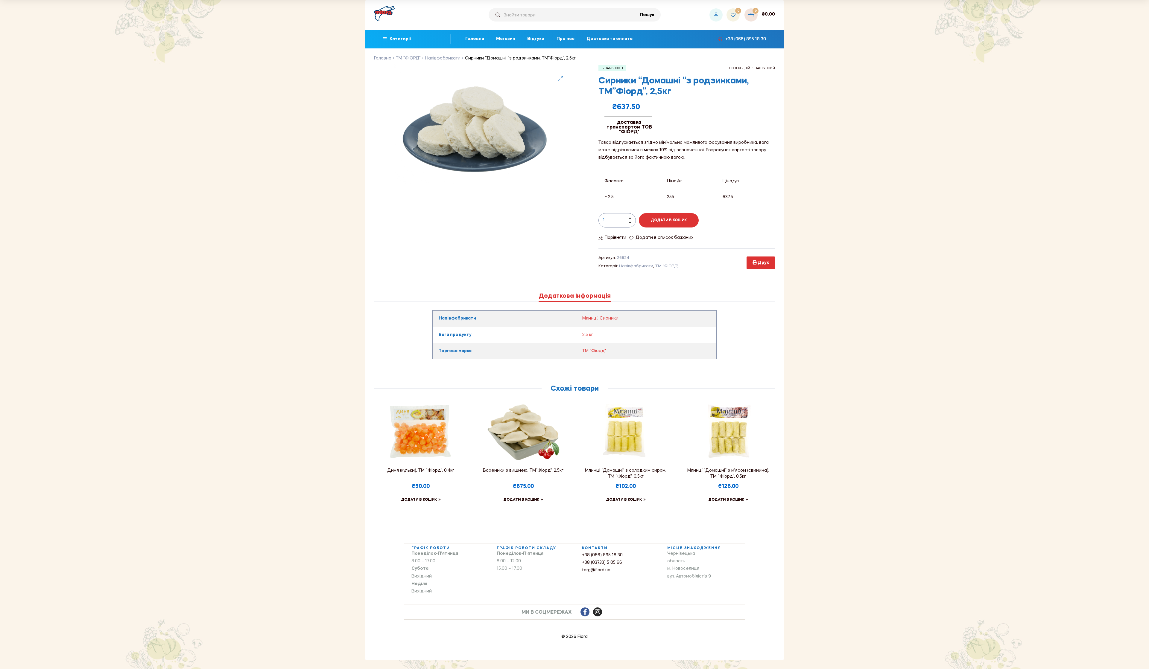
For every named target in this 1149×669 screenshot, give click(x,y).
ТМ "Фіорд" (594, 351)
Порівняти (615, 238)
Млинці (590, 318)
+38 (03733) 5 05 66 (602, 562)
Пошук (647, 15)
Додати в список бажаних (665, 238)
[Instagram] (597, 611)
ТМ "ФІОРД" (408, 58)
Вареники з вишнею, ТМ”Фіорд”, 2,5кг (523, 470)
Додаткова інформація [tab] (575, 296)
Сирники (609, 318)
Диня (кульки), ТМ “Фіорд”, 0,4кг (420, 470)
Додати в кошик (669, 220)
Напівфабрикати (442, 58)
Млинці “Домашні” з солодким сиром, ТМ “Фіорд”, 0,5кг (625, 473)
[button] (560, 78)
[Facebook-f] (584, 611)
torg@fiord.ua (596, 570)
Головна (382, 58)
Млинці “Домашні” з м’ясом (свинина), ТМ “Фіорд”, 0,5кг (728, 473)
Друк (763, 263)
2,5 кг (587, 335)
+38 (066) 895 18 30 (602, 555)
